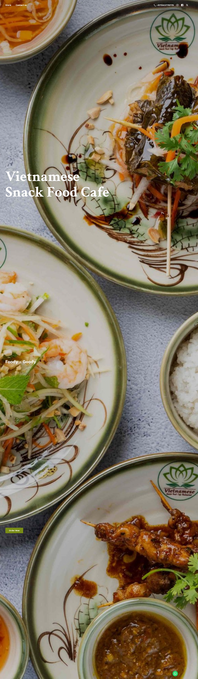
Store (8, 5)
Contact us (21, 5)
